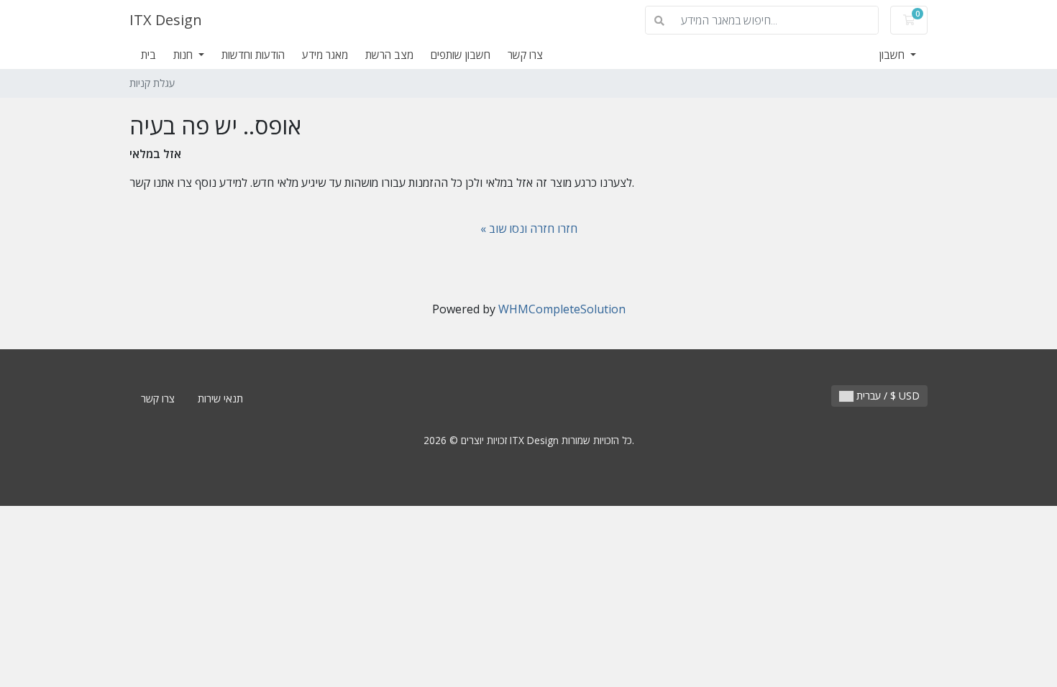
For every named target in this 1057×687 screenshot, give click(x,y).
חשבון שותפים (460, 54)
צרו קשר (525, 54)
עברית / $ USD (887, 395)
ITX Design (165, 19)
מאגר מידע (325, 54)
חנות (184, 54)
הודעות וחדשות (253, 54)
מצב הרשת (389, 54)
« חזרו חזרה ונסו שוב (528, 228)
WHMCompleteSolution (562, 309)
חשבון (893, 54)
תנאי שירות (220, 398)
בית (148, 54)
